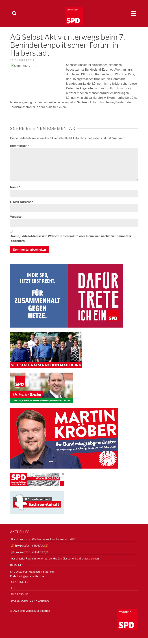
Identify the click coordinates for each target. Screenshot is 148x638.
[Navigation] (133, 13)
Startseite (19, 581)
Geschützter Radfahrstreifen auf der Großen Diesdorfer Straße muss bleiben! (55, 558)
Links (15, 588)
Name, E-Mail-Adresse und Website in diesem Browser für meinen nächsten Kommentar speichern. (71, 238)
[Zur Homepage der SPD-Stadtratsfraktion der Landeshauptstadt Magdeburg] (46, 350)
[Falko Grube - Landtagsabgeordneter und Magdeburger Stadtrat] (41, 387)
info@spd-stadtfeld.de (31, 576)
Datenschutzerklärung (30, 600)
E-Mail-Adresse (21, 202)
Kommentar (19, 145)
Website (15, 216)
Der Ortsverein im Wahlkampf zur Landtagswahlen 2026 (43, 539)
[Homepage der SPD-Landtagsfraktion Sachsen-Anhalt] (37, 479)
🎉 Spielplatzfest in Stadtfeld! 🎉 (29, 545)
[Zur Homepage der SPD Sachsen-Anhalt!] (37, 502)
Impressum (19, 594)
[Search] (14, 13)
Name (15, 187)
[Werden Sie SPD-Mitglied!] (66, 295)
